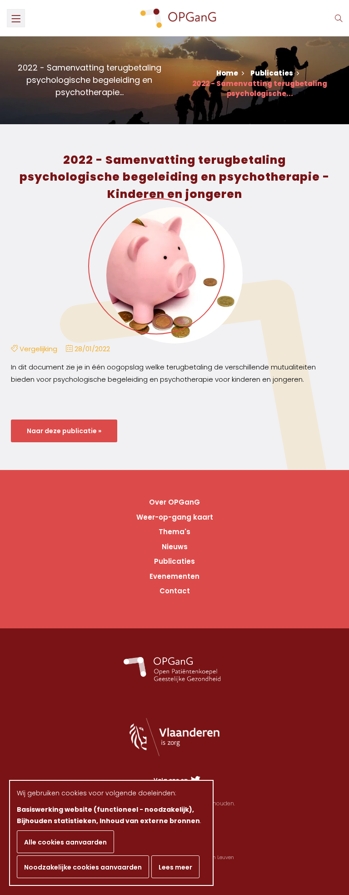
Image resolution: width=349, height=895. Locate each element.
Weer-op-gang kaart (174, 517)
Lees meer (175, 867)
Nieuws (175, 546)
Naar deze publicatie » (64, 430)
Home (227, 73)
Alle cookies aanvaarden (65, 842)
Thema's (174, 531)
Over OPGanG (174, 502)
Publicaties (272, 73)
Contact (175, 591)
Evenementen (174, 576)
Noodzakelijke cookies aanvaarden (83, 867)
